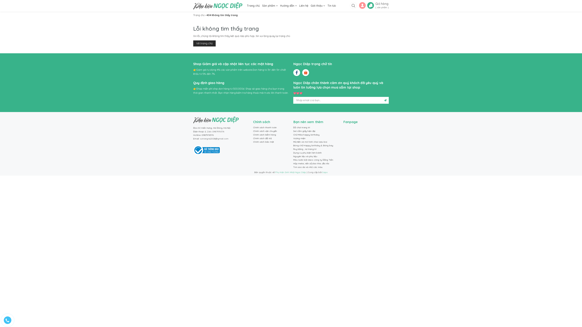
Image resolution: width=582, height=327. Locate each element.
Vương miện (299, 138)
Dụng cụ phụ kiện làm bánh (307, 152)
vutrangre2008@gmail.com (214, 138)
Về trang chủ (204, 43)
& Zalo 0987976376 (214, 131)
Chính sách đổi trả (262, 138)
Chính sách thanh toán (265, 127)
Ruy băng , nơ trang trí (304, 149)
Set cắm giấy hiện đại (304, 131)
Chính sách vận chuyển (265, 131)
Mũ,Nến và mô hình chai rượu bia (310, 141)
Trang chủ (253, 5)
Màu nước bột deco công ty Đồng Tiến (313, 160)
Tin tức (332, 5)
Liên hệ (303, 5)
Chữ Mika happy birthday (306, 134)
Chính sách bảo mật (263, 141)
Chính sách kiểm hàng (264, 134)
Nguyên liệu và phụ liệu (305, 156)
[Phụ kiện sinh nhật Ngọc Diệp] (217, 6)
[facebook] (296, 72)
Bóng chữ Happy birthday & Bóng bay (313, 145)
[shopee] (305, 72)
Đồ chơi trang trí (301, 127)
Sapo (325, 172)
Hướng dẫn (287, 5)
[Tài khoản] (362, 5)
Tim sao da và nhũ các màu (308, 167)
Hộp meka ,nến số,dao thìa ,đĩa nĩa (311, 163)
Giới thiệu (317, 5)
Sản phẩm (269, 5)
